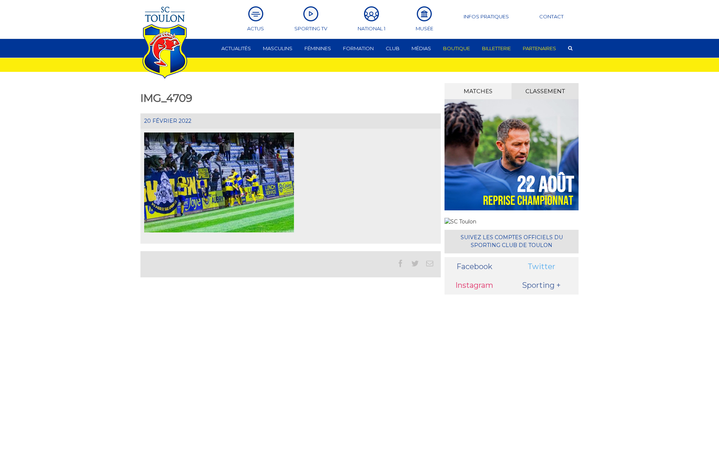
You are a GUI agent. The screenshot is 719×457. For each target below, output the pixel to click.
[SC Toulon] (460, 221)
